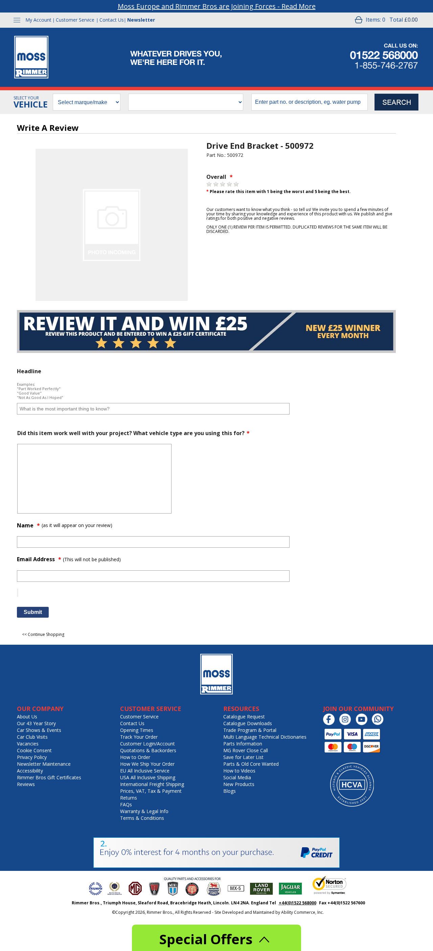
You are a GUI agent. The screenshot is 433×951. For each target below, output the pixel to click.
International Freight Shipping (152, 784)
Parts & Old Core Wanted (251, 764)
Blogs (229, 791)
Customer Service (75, 20)
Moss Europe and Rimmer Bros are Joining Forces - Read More (217, 6)
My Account (38, 20)
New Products (238, 784)
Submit (33, 612)
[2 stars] (216, 184)
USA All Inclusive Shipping (147, 777)
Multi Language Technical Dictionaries (264, 737)
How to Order (135, 757)
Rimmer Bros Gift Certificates (49, 777)
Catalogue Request (244, 716)
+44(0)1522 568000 (297, 903)
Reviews (26, 784)
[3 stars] (222, 184)
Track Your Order (139, 737)
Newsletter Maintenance (44, 764)
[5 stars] (236, 184)
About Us (27, 716)
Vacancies (28, 743)
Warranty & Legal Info (144, 811)
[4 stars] (229, 184)
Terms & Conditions (142, 818)
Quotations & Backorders (148, 750)
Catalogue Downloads (247, 723)
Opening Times (136, 730)
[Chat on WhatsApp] (379, 724)
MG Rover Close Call (245, 750)
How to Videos (239, 770)
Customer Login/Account (147, 743)
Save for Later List (243, 757)
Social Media (237, 777)
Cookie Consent (34, 750)
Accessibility (30, 770)
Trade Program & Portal (249, 730)
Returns (128, 797)
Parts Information (242, 743)
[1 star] (209, 184)
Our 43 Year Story (36, 723)
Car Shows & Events (39, 730)
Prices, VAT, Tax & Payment (151, 791)
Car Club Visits (32, 737)
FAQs (126, 804)
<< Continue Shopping (43, 634)
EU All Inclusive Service (144, 770)
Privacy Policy (32, 757)
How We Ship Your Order (147, 764)
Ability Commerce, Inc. (302, 912)
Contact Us (111, 20)
